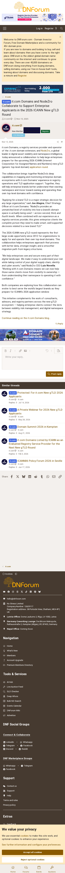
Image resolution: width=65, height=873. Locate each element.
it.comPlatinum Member (31, 130)
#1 (62, 142)
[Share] (58, 142)
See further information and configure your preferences (31, 844)
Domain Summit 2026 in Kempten (37, 426)
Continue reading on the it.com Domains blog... (26, 318)
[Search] (61, 28)
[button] (5, 350)
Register (22, 75)
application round (39, 167)
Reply (60, 323)
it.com (7, 119)
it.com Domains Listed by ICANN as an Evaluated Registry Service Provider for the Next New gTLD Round (36, 443)
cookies (24, 835)
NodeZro (45, 150)
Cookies (9, 574)
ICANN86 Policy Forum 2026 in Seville (39, 460)
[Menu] (4, 28)
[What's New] (57, 28)
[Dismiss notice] (60, 37)
